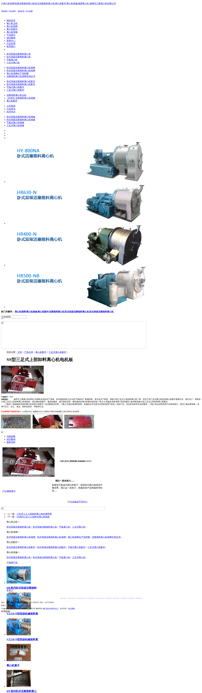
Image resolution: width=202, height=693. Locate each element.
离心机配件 (12, 29)
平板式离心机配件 (15, 87)
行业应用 (11, 43)
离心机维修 (12, 32)
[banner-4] (81, 307)
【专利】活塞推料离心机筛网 (21, 98)
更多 (9, 590)
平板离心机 (12, 60)
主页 (20, 352)
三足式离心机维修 (15, 125)
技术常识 (11, 112)
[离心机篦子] (19, 660)
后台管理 (12, 11)
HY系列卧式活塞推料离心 (22, 691)
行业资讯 (11, 109)
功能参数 (11, 436)
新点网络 (71, 608)
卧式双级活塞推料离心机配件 (21, 81)
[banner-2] (81, 223)
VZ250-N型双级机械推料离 (22, 613)
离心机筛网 (12, 26)
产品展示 (11, 35)
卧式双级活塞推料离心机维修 (21, 117)
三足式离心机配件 (15, 90)
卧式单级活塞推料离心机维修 (21, 120)
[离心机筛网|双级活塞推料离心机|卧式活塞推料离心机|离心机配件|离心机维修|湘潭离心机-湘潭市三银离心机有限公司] (58, 3)
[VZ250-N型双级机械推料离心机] (19, 634)
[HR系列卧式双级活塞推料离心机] (19, 583)
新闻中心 (11, 41)
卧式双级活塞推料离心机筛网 (21, 68)
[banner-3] (81, 265)
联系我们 (4, 11)
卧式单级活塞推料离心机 (19, 57)
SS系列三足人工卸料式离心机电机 (33, 517)
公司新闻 (11, 106)
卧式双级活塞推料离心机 (19, 54)
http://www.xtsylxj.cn (23, 605)
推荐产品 (13, 562)
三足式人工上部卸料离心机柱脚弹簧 (34, 514)
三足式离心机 (13, 62)
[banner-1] (81, 182)
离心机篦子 (13, 665)
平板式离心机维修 (15, 122)
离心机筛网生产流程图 (18, 73)
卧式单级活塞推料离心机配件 (21, 84)
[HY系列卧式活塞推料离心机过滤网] (19, 686)
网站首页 (11, 20)
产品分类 (28, 352)
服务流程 (11, 442)
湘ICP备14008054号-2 (50, 608)
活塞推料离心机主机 (16, 95)
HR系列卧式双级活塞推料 (22, 587)
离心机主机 (12, 23)
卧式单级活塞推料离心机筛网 (21, 70)
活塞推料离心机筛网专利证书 (21, 76)
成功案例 (11, 38)
